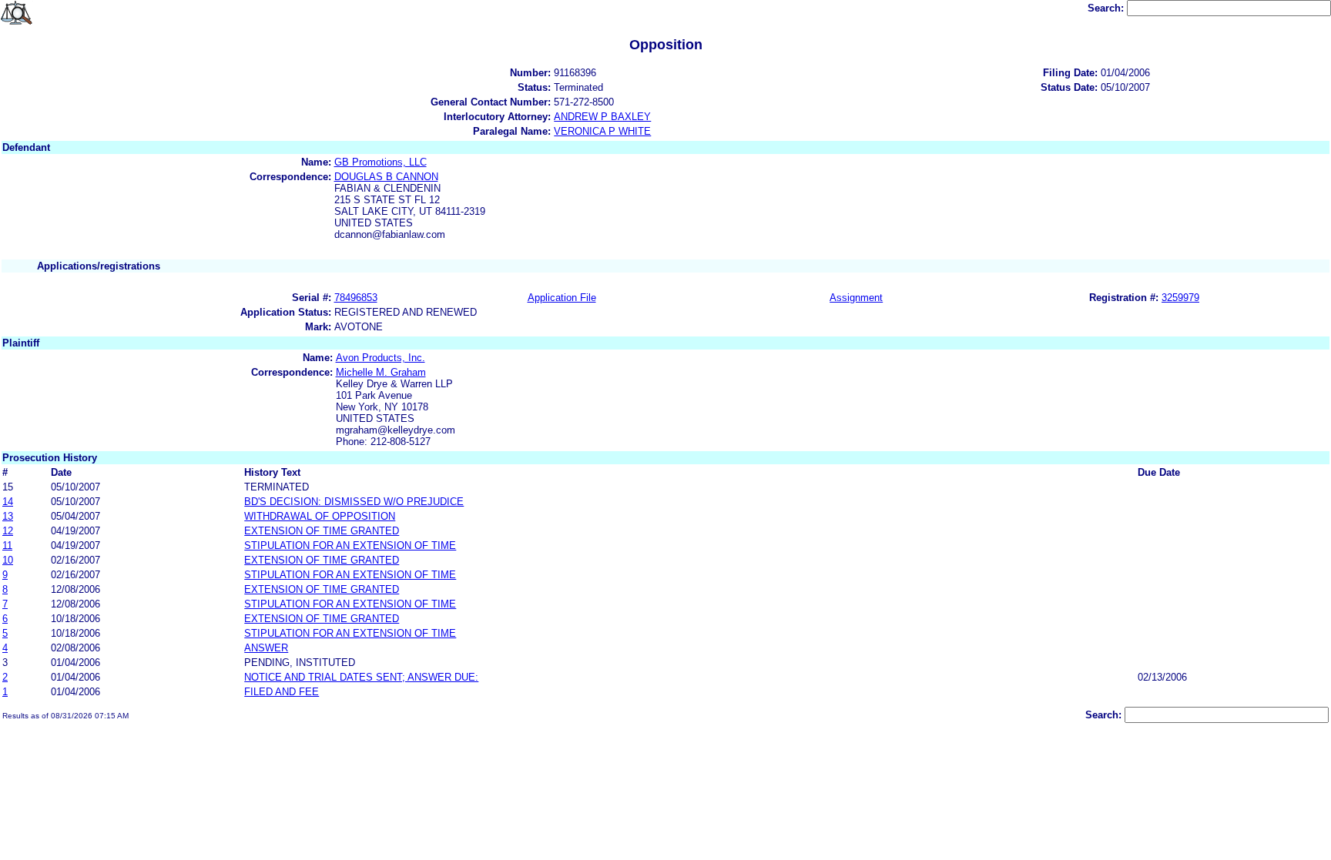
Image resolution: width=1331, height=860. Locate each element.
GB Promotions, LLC (380, 162)
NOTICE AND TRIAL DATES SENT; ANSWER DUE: (361, 677)
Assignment (856, 297)
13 (7, 516)
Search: (1107, 8)
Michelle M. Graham (381, 372)
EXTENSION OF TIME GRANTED (321, 531)
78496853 (355, 297)
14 (7, 501)
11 (7, 545)
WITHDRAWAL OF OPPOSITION (319, 516)
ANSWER (266, 648)
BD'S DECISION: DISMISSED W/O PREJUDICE (354, 501)
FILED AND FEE (281, 692)
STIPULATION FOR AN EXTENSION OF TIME (350, 545)
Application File (562, 297)
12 (7, 531)
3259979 (1180, 297)
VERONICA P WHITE (602, 131)
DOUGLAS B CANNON (386, 176)
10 (7, 560)
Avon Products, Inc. (380, 357)
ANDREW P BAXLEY (602, 116)
